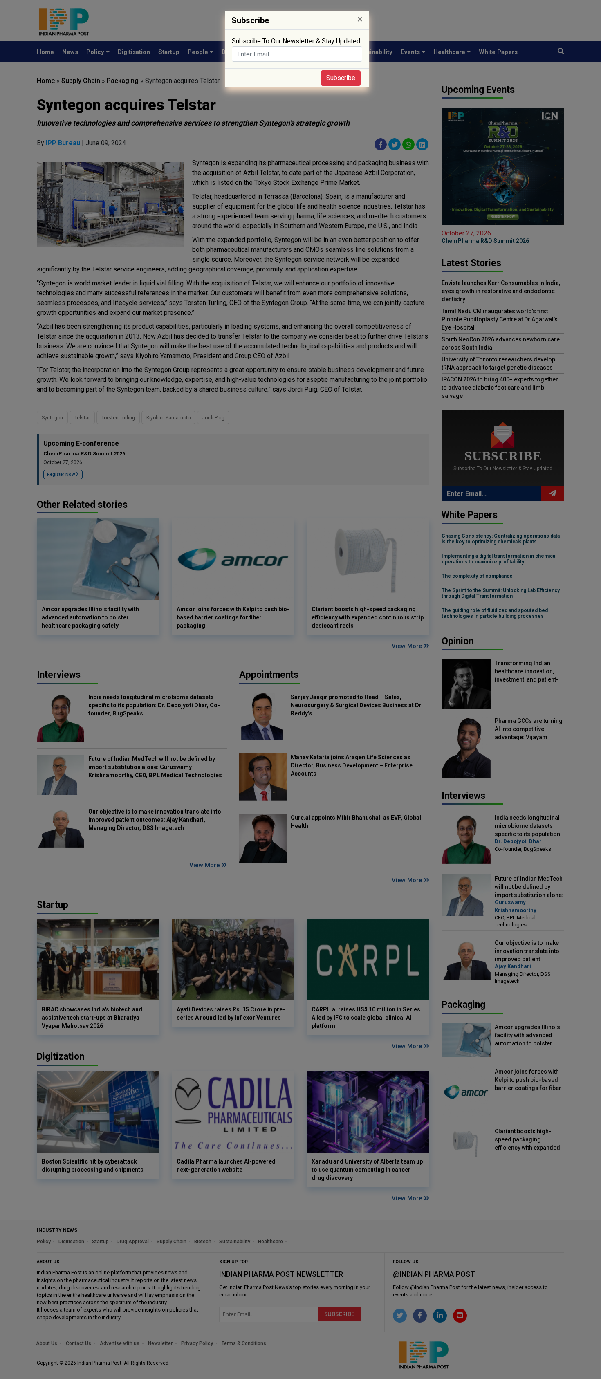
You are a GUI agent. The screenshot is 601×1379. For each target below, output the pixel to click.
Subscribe (340, 78)
